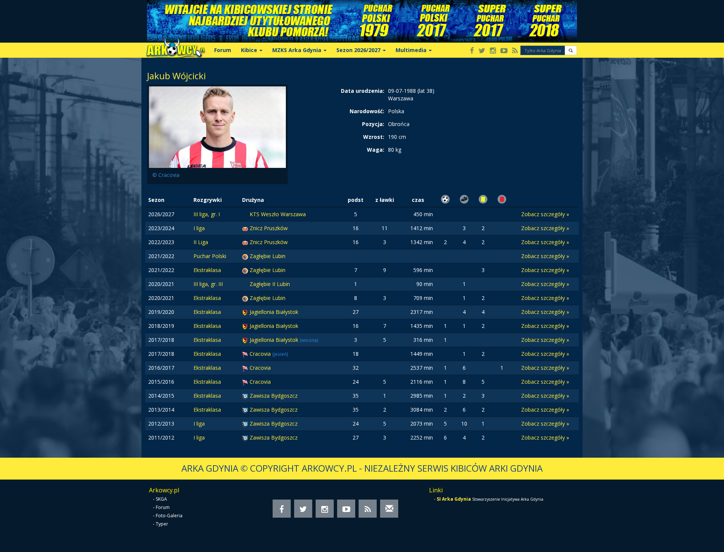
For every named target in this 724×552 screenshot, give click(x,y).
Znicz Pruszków (269, 228)
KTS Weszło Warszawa (278, 214)
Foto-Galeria (169, 515)
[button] (570, 50)
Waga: (375, 149)
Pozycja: (373, 124)
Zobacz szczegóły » (545, 214)
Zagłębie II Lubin (270, 284)
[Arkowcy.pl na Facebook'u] (472, 51)
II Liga (200, 242)
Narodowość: (367, 111)
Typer (162, 524)
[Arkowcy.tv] (504, 51)
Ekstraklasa (207, 270)
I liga (199, 228)
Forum (222, 50)
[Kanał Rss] (515, 51)
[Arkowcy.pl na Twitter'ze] (482, 51)
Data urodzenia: (362, 90)
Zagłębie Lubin (267, 256)
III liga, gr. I (206, 214)
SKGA (161, 499)
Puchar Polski (209, 256)
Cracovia (261, 353)
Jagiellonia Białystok (274, 311)
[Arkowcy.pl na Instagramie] (493, 51)
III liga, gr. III (208, 284)
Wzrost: (373, 136)
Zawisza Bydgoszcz (274, 395)
